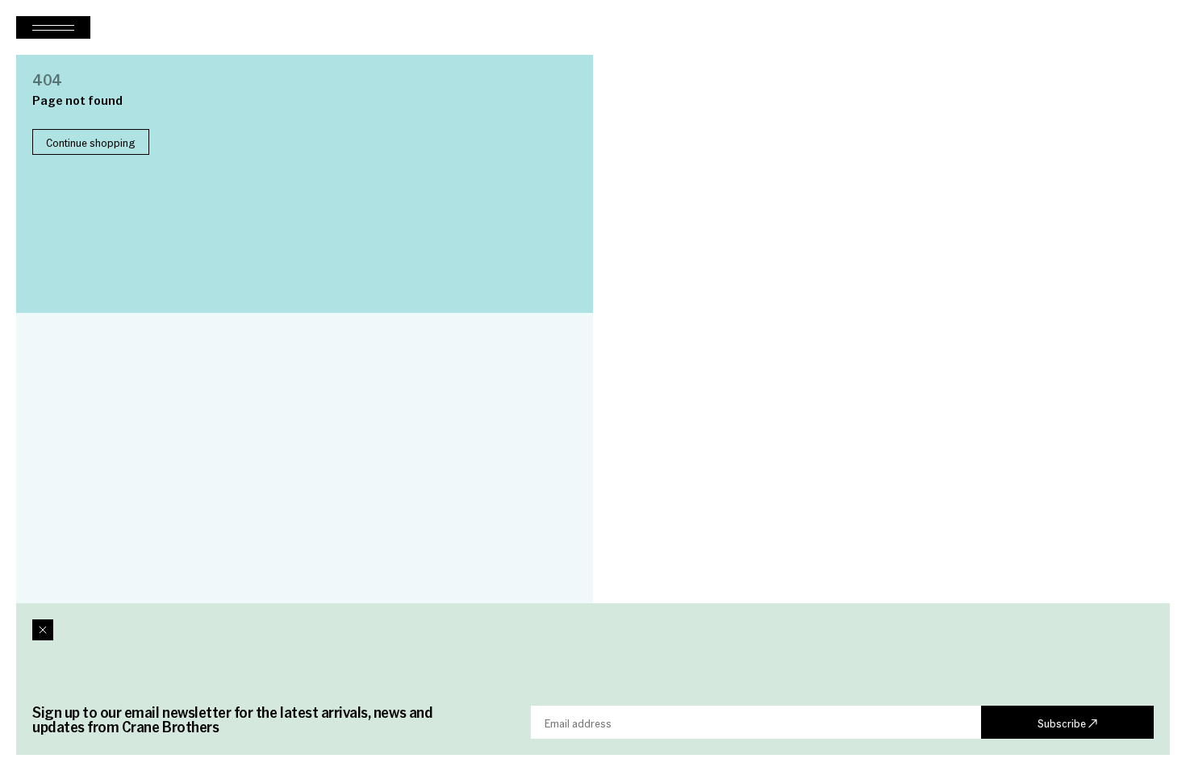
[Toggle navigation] (53, 27)
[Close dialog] (42, 629)
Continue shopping (91, 142)
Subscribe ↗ (1067, 722)
